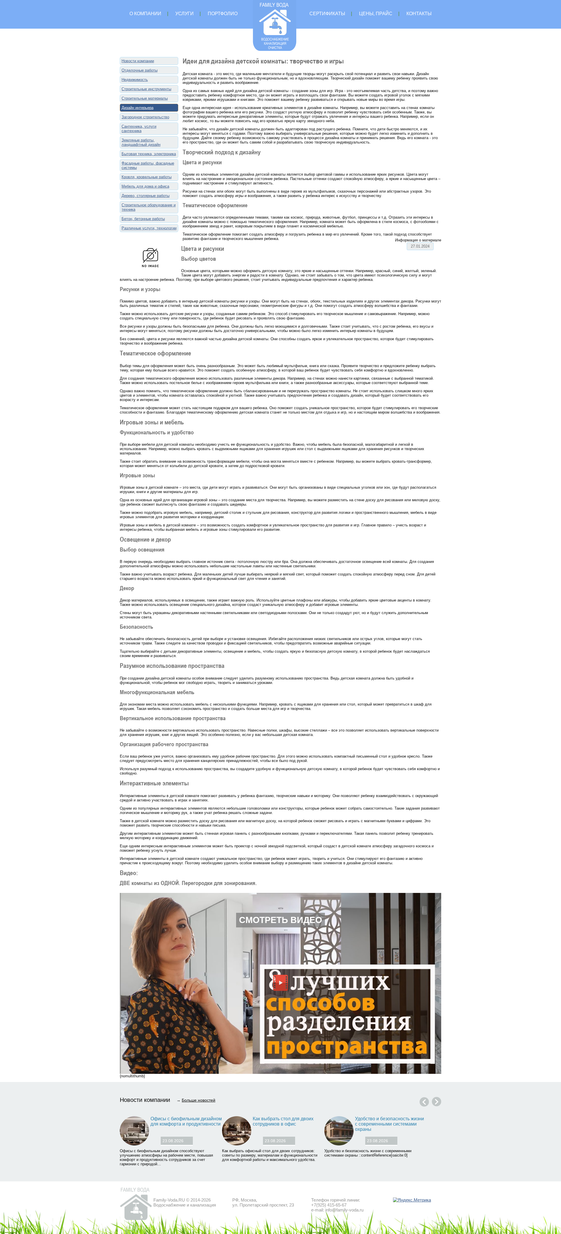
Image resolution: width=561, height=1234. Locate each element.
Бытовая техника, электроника (149, 154)
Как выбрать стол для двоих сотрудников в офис (283, 1121)
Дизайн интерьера (137, 108)
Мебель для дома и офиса (145, 186)
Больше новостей (198, 1100)
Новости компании (138, 61)
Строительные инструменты (146, 89)
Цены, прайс (375, 13)
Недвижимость (135, 79)
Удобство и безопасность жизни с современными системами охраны (389, 1124)
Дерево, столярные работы (145, 195)
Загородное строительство (145, 117)
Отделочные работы (139, 70)
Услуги (184, 13)
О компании (145, 13)
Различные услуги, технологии (149, 228)
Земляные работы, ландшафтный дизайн (141, 142)
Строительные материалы (145, 98)
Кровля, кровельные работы (147, 177)
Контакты (419, 13)
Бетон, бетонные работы (143, 219)
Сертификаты (327, 13)
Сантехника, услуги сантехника (139, 128)
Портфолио (223, 13)
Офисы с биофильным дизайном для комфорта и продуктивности (186, 1121)
